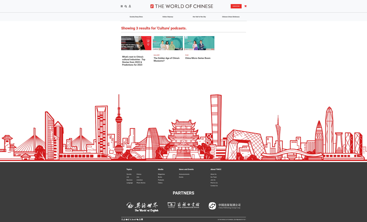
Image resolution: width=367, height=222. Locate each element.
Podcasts (161, 180)
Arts (138, 177)
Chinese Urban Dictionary (231, 17)
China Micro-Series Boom (197, 58)
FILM (186, 55)
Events (181, 177)
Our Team (214, 177)
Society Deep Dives (136, 17)
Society (129, 174)
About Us (213, 174)
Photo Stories (141, 183)
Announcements (184, 174)
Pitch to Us (214, 183)
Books (160, 177)
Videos (160, 183)
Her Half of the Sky (199, 17)
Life (128, 177)
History (139, 174)
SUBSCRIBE (236, 6)
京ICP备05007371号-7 (240, 219)
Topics (129, 169)
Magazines (161, 174)
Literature (140, 180)
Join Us (213, 180)
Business (129, 180)
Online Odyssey (167, 17)
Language (130, 183)
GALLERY (157, 55)
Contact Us (214, 186)
